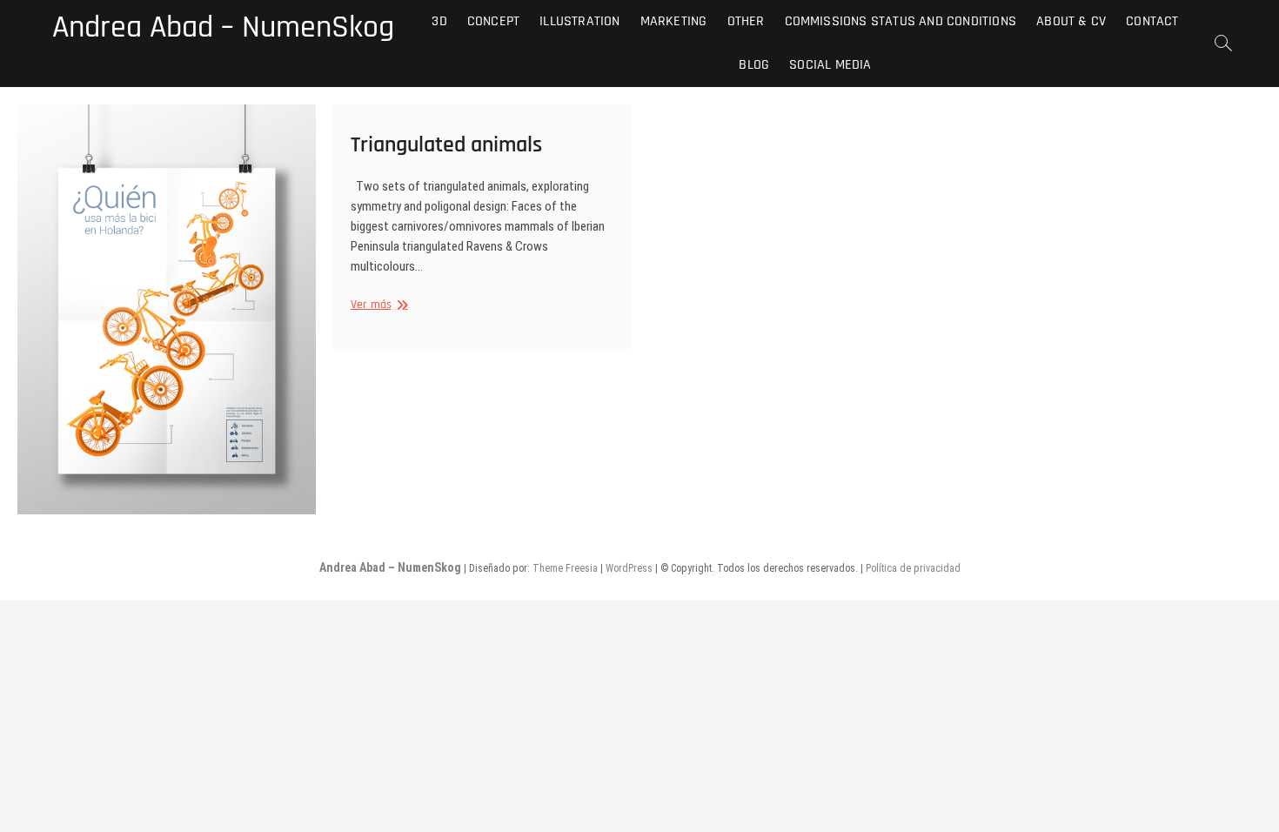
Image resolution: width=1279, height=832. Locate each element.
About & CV (1071, 21)
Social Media (830, 65)
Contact (1152, 21)
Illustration (579, 21)
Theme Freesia (565, 568)
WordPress (629, 568)
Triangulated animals (446, 145)
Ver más (377, 305)
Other (746, 21)
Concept (493, 21)
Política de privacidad (913, 568)
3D (439, 21)
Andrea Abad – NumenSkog (223, 28)
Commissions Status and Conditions (901, 21)
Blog (754, 65)
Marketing (673, 21)
